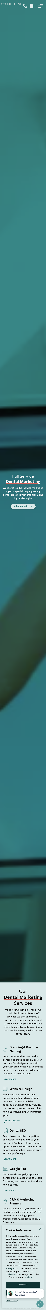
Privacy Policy (12, 1268)
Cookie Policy (12, 1274)
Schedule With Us (23, 506)
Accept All (23, 1284)
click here (28, 1277)
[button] (41, 6)
